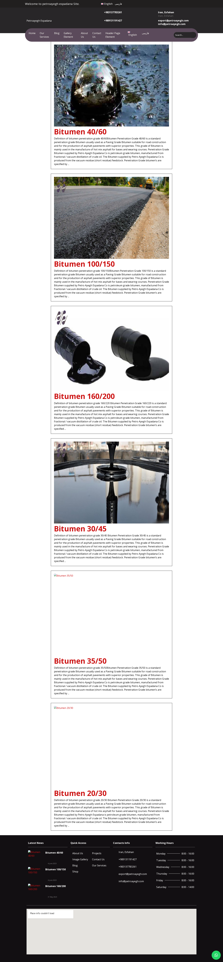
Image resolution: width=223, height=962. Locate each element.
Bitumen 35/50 (80, 661)
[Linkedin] (183, 3)
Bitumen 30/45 (80, 529)
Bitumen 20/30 (80, 793)
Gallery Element (68, 34)
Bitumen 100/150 (84, 264)
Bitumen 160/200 (84, 396)
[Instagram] (176, 3)
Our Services (44, 34)
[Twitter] (173, 3)
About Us (84, 34)
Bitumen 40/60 (80, 132)
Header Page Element (112, 34)
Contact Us (96, 34)
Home (32, 33)
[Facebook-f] (169, 3)
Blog (56, 33)
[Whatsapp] (179, 3)
